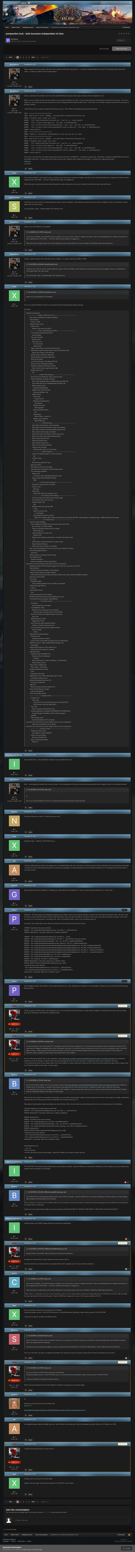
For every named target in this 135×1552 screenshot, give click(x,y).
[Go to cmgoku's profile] (14, 1282)
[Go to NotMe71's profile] (14, 821)
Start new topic (104, 48)
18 (15, 1092)
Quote (30, 87)
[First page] (6, 57)
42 (15, 829)
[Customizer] (29, 3)
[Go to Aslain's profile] (14, 1015)
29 (15, 215)
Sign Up (23, 3)
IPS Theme (6, 1539)
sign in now (47, 1512)
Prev (10, 57)
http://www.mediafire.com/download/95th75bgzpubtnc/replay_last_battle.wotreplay (88, 1058)
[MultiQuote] (25, 87)
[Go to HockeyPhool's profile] (14, 73)
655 (18, 1029)
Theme (13, 1541)
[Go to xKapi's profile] (14, 182)
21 (15, 1347)
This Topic (123, 3)
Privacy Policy (21, 1541)
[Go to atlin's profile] (14, 870)
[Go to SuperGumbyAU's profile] (14, 206)
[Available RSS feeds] (129, 1535)
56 (15, 903)
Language (6, 1541)
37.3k (12, 1029)
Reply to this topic (121, 48)
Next (33, 57)
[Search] (130, 3)
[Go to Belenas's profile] (14, 1083)
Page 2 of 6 (44, 57)
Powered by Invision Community (123, 1541)
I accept (127, 1548)
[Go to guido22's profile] (14, 894)
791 (15, 1412)
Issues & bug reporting (29, 41)
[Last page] (37, 57)
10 (15, 190)
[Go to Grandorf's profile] (14, 1403)
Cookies (29, 1541)
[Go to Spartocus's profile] (14, 1339)
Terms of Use (27, 1549)
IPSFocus (13, 1539)
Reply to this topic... (22, 1520)
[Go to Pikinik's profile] (8, 40)
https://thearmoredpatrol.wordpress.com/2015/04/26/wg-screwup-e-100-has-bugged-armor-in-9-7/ (55, 1410)
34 (15, 878)
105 (15, 82)
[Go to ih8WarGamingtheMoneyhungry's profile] (14, 764)
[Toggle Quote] (27, 232)
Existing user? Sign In (11, 3)
